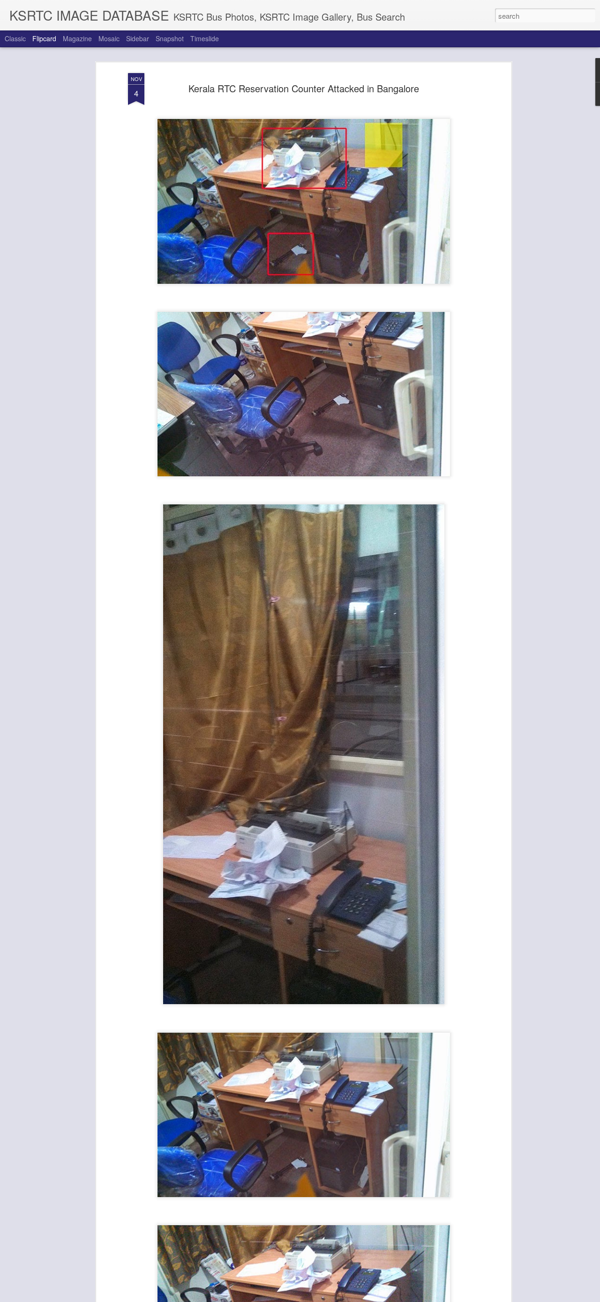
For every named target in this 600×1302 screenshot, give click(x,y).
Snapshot (170, 38)
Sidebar (137, 38)
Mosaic (109, 38)
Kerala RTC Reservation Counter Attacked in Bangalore (303, 88)
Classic (15, 38)
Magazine (77, 38)
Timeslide (204, 38)
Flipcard (44, 38)
